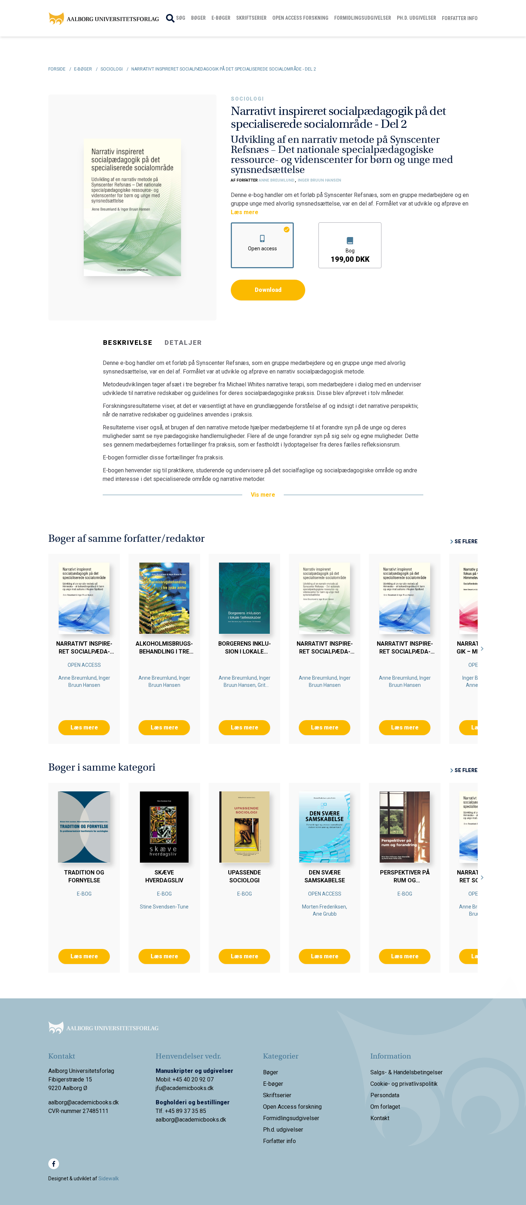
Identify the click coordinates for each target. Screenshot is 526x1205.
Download (268, 289)
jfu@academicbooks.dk (185, 1088)
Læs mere (244, 212)
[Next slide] (482, 649)
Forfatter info (460, 18)
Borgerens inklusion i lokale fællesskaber (244, 651)
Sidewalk (108, 1178)
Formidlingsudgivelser (362, 18)
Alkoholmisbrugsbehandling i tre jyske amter (164, 651)
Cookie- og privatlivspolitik (404, 1083)
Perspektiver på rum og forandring (405, 880)
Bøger (198, 18)
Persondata (384, 1095)
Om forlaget (385, 1106)
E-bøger (220, 18)
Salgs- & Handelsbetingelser (406, 1072)
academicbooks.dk (202, 1119)
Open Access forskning (300, 18)
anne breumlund (277, 180)
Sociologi (247, 99)
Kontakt (379, 1118)
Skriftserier (251, 18)
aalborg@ (167, 1119)
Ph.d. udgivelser (416, 18)
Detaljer (183, 342)
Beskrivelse (128, 342)
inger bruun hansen (319, 180)
